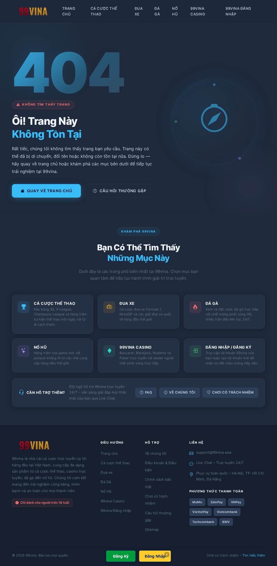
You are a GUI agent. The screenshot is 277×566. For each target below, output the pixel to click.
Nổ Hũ (175, 11)
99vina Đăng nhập (238, 11)
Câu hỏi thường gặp (123, 190)
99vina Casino (197, 11)
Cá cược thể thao (104, 11)
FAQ (148, 392)
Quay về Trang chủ (49, 190)
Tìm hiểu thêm (253, 555)
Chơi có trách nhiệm (233, 392)
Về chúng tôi (182, 392)
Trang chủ (68, 11)
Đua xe (139, 11)
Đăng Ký (120, 556)
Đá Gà (157, 11)
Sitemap (152, 529)
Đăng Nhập (155, 556)
